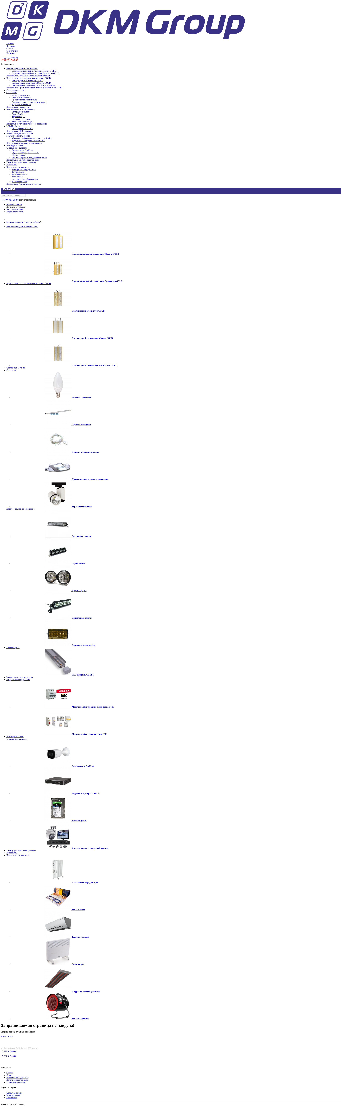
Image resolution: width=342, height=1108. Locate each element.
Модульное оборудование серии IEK (28, 140)
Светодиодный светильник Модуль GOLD (31, 83)
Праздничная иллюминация (24, 100)
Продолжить (7, 1036)
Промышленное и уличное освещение (29, 102)
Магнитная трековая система (19, 133)
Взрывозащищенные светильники (22, 68)
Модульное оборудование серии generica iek (32, 138)
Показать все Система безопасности (22, 160)
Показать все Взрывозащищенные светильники (28, 76)
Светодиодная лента (15, 90)
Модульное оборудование (18, 136)
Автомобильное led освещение (20, 109)
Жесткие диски (19, 155)
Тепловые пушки (19, 181)
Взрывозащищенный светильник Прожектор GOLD (35, 73)
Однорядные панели (21, 119)
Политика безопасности (17, 1080)
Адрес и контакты (14, 212)
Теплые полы (18, 172)
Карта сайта (11, 1098)
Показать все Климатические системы (23, 184)
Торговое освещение (21, 104)
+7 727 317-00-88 (8, 1051)
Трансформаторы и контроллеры (21, 162)
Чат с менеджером (14, 209)
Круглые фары (18, 116)
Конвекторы (17, 177)
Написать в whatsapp (15, 207)
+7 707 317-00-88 (10, 199)
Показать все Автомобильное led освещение (26, 124)
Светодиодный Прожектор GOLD (27, 80)
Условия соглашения (15, 1082)
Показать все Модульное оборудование (24, 143)
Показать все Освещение (17, 107)
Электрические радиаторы (24, 169)
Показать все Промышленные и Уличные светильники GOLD (34, 88)
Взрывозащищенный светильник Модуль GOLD (34, 71)
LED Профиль (13, 126)
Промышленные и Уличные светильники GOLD (28, 78)
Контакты (10, 53)
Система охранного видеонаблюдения (29, 157)
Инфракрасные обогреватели (25, 179)
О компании (12, 51)
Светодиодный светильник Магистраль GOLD (33, 85)
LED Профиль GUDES (22, 128)
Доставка (10, 46)
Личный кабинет (14, 204)
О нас (9, 1075)
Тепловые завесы (19, 174)
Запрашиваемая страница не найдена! (23, 222)
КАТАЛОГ (9, 189)
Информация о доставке (17, 1077)
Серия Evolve (18, 114)
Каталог (10, 43)
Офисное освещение (21, 97)
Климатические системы (17, 167)
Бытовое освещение (21, 95)
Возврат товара (13, 1095)
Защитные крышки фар (22, 121)
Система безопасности (16, 148)
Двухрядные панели (21, 112)
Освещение (11, 92)
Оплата (9, 48)
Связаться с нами (14, 1093)
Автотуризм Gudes (15, 145)
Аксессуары (11, 165)
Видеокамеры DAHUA (22, 150)
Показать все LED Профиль (19, 131)
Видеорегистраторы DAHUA (25, 153)
